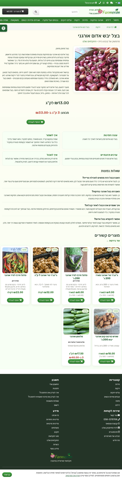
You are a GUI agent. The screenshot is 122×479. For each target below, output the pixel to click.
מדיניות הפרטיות (72, 475)
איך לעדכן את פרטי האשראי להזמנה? (43, 397)
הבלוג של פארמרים (112, 436)
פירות (85, 20)
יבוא (109, 250)
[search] (36, 11)
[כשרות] (107, 3)
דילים (108, 20)
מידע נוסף (54, 448)
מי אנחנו (55, 415)
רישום (56, 405)
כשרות (56, 444)
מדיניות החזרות (52, 419)
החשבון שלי (94, 13)
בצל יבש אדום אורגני (81, 27)
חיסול (116, 20)
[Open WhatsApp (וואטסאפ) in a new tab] (104, 3)
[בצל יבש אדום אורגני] (96, 69)
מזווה (118, 401)
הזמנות (56, 388)
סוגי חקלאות (54, 436)
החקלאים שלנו (89, 41)
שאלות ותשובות (52, 401)
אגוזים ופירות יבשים (30, 20)
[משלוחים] (111, 3)
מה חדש (116, 440)
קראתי (7, 474)
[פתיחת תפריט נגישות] (3, 28)
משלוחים (55, 428)
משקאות (15, 20)
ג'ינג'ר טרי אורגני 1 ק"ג (46, 275)
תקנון (56, 432)
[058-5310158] (100, 3)
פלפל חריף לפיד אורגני (15, 275)
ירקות (77, 20)
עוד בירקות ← (113, 240)
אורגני (113, 51)
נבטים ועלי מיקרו (50, 20)
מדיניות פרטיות (52, 423)
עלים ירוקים (66, 20)
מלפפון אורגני (76, 336)
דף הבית (110, 27)
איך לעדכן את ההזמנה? (49, 392)
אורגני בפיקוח (96, 20)
